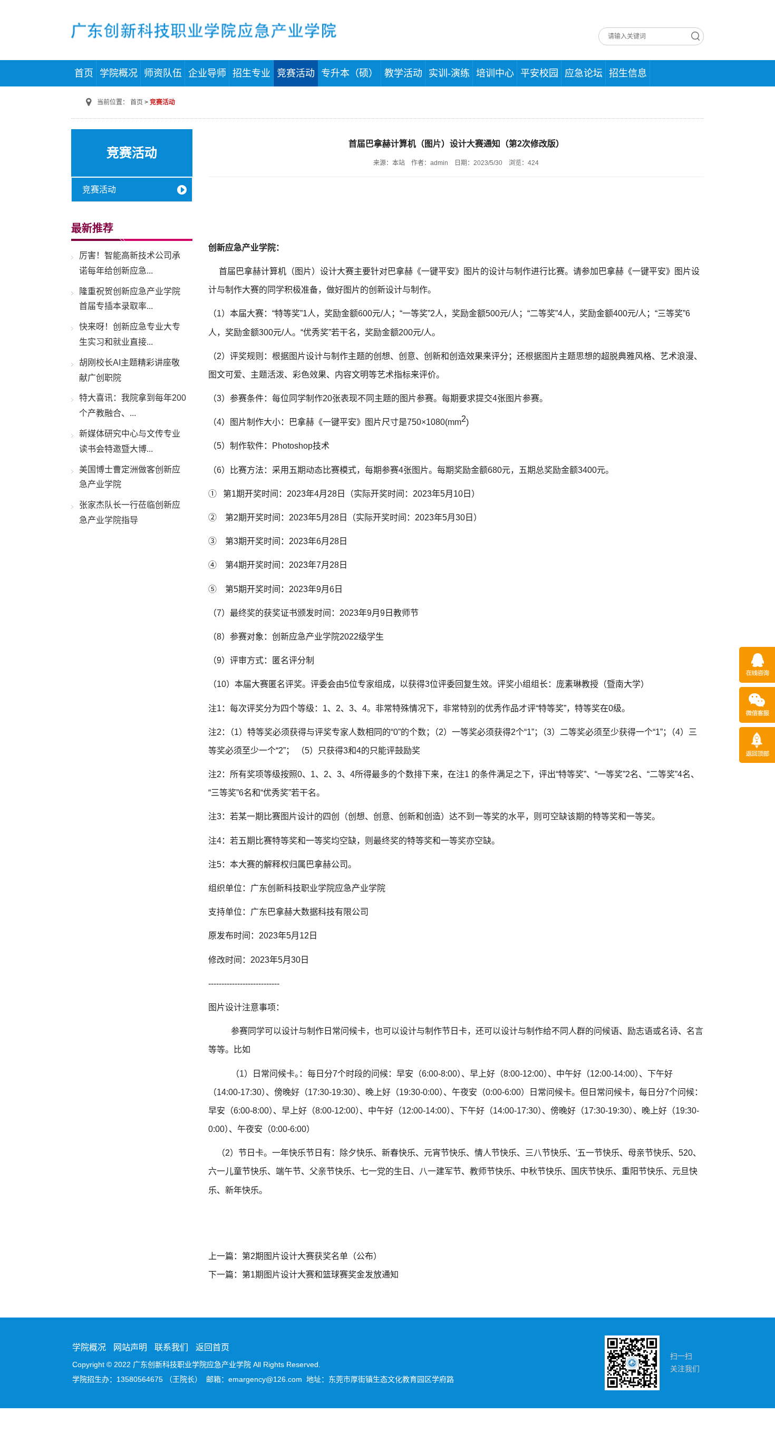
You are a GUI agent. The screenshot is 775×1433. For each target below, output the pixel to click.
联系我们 (171, 1347)
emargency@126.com (265, 1379)
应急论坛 (584, 73)
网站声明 (130, 1347)
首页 (83, 73)
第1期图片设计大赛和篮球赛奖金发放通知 (320, 1274)
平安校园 (539, 73)
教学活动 (403, 73)
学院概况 (119, 73)
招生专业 (251, 73)
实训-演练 (449, 73)
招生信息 (628, 73)
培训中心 (495, 73)
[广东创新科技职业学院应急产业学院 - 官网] (204, 29)
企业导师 (207, 73)
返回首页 (212, 1347)
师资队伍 (163, 73)
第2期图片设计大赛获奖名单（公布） (312, 1256)
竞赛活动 (296, 73)
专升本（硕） (349, 73)
